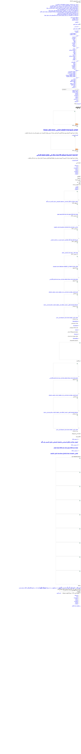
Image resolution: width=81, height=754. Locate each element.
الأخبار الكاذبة (72, 34)
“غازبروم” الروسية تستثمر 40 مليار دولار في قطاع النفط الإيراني (57, 154)
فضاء (74, 64)
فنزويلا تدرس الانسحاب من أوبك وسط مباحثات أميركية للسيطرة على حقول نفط (61, 15)
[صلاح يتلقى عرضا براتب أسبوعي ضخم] (71, 251)
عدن (34, 587)
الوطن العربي (72, 33)
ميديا (77, 77)
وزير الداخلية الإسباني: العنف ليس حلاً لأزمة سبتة (68, 12)
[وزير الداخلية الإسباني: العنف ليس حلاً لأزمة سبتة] (68, 555)
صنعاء (44, 587)
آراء (77, 47)
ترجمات (73, 68)
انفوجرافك (73, 79)
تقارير (77, 35)
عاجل (37, 587)
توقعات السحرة (72, 74)
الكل (74, 41)
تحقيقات (73, 66)
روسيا (47, 587)
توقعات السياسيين (71, 71)
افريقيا (74, 54)
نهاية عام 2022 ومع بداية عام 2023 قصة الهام (67, 214)
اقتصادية (73, 38)
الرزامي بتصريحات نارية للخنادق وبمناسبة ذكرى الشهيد (66, 227)
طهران (40, 587)
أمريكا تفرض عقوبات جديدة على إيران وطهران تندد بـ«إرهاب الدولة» (64, 6)
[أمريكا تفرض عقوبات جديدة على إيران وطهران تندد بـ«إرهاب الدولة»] (71, 290)
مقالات (74, 48)
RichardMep (75, 338)
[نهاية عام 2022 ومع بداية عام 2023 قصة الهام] (71, 212)
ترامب (54, 587)
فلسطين (29, 587)
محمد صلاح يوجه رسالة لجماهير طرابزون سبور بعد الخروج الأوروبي (64, 5)
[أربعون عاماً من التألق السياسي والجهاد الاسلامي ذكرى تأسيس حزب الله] (71, 199)
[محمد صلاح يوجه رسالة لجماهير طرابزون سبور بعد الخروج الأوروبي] (71, 277)
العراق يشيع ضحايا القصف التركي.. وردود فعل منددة (60, 129)
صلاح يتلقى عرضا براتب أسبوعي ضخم (70, 253)
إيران (68, 588)
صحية (74, 40)
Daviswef (76, 334)
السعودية (64, 587)
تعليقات (76, 189)
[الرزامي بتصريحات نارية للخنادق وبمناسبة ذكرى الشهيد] (71, 225)
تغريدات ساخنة (72, 50)
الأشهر (76, 186)
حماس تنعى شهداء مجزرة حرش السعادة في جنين (67, 9)
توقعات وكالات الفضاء (70, 76)
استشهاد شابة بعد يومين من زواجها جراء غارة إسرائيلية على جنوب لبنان (63, 10)
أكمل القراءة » (75, 135)
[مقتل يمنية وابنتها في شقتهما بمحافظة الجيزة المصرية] (71, 264)
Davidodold (75, 325)
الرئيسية (76, 30)
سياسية (73, 36)
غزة (32, 587)
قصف (74, 52)
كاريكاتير (73, 87)
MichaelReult (75, 321)
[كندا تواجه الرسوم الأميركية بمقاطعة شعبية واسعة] (68, 499)
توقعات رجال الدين (71, 72)
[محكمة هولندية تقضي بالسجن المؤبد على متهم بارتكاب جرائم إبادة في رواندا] (71, 303)
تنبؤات (76, 70)
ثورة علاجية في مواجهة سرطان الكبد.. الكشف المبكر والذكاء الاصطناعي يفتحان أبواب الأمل (59, 11)
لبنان (25, 587)
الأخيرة (76, 188)
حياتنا (74, 63)
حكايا (74, 51)
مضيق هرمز (21, 587)
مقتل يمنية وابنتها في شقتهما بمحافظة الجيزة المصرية (67, 4)
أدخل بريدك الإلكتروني (75, 590)
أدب (74, 69)
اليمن (60, 588)
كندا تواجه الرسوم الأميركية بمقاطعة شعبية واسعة (67, 14)
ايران (57, 587)
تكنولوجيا (73, 65)
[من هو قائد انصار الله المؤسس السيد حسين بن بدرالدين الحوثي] (71, 238)
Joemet (76, 329)
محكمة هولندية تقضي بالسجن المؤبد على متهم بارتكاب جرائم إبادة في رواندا (62, 8)
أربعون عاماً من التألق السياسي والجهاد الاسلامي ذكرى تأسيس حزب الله (62, 201)
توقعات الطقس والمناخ (70, 75)
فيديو (74, 78)
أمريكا (78, 587)
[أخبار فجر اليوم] (76, 24)
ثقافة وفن (73, 62)
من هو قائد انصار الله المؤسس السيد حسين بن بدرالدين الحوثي (64, 240)
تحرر (77, 60)
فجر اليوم (59, 593)
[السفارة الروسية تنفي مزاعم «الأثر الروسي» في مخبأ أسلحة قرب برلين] (68, 569)
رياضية (74, 39)
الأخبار (76, 32)
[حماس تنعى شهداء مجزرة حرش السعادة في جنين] (71, 316)
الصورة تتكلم (72, 81)
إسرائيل (72, 587)
